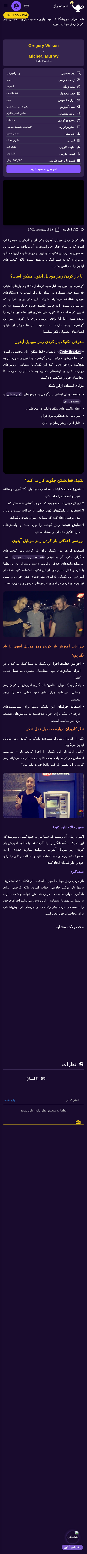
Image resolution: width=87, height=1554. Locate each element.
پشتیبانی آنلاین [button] (72, 1547)
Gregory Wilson (43, 45)
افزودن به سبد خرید (43, 169)
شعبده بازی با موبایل (22, 19)
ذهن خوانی (14, 394)
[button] (72, 1537)
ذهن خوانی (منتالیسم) (17, 106)
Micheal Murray (43, 56)
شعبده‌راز (77, 19)
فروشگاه (63, 19)
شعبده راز (61, 6)
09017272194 (17, 15)
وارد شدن (10, 1100)
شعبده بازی (46, 19)
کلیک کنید (11, 146)
